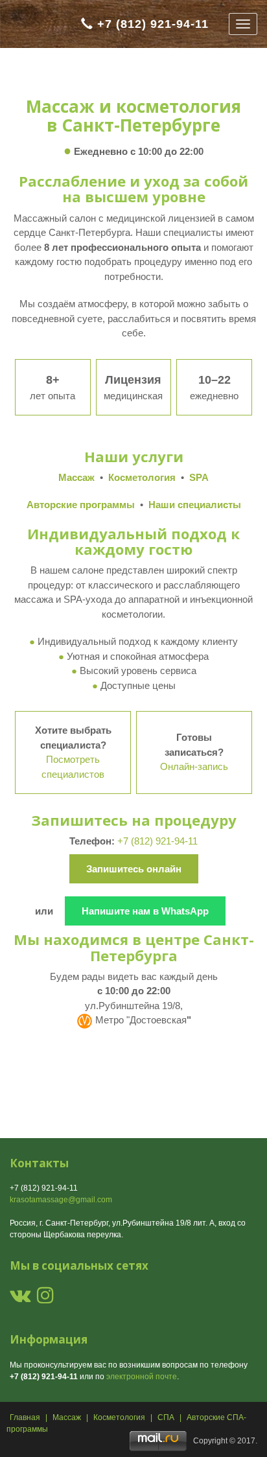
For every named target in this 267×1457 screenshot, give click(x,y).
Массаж (66, 1417)
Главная (25, 1417)
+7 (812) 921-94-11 (153, 23)
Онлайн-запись (194, 766)
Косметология (119, 1417)
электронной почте (141, 1376)
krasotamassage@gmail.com (61, 1199)
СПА (165, 1417)
